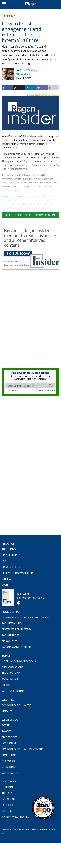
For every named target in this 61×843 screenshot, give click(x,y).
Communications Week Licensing (22, 749)
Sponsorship (10, 767)
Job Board (8, 761)
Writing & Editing (13, 691)
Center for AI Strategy (16, 629)
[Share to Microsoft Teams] (42, 87)
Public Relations (12, 667)
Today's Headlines (12, 390)
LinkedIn (7, 787)
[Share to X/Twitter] (19, 87)
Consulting (9, 755)
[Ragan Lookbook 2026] (23, 597)
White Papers (10, 772)
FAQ (4, 561)
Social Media (10, 679)
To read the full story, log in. (30, 215)
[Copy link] (53, 87)
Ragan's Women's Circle (17, 647)
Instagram (8, 799)
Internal (9, 16)
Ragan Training (12, 623)
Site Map (7, 578)
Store (5, 584)
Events (6, 725)
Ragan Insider (11, 635)
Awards (6, 731)
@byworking (23, 73)
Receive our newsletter (17, 573)
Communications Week (16, 705)
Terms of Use (49, 390)
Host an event (11, 743)
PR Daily (7, 711)
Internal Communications (19, 661)
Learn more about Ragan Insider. (21, 265)
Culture (7, 685)
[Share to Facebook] (7, 87)
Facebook (8, 804)
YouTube (7, 810)
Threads (7, 793)
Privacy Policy (11, 567)
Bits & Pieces (9, 641)
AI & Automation (12, 673)
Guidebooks (9, 737)
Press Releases (11, 555)
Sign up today (18, 253)
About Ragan (10, 549)
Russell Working (28, 70)
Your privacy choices (15, 816)
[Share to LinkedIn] (30, 87)
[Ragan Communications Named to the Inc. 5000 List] (43, 807)
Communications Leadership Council (25, 617)
